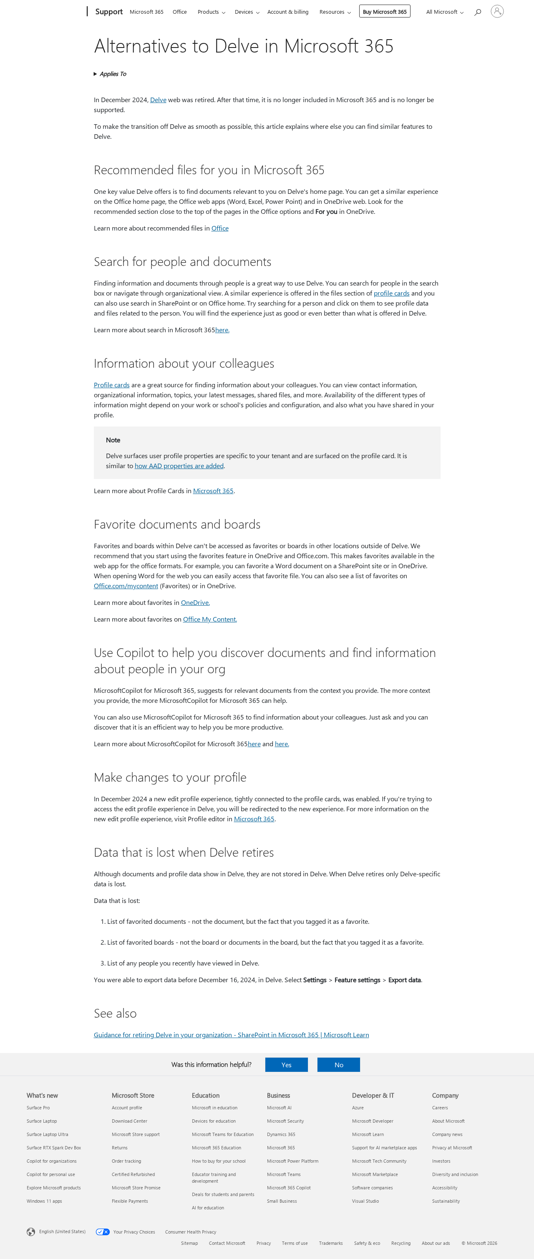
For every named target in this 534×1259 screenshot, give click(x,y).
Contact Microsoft (227, 1243)
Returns (120, 1147)
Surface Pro (38, 1107)
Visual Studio (365, 1201)
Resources (332, 11)
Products (208, 11)
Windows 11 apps (44, 1201)
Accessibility (444, 1187)
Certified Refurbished (133, 1174)
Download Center (129, 1121)
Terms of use (295, 1243)
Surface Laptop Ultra (47, 1134)
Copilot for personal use (51, 1174)
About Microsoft (448, 1121)
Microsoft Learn (368, 1134)
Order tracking (126, 1161)
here (221, 329)
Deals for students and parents (223, 1194)
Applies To (113, 74)
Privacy (264, 1243)
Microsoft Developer (372, 1121)
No (339, 1064)
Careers (440, 1107)
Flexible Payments (130, 1201)
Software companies (372, 1187)
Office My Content (209, 618)
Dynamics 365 (281, 1134)
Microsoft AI (279, 1107)
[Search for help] (477, 10)
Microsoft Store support (136, 1134)
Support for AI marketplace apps (384, 1147)
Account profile (127, 1107)
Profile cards (112, 384)
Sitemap (189, 1243)
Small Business (282, 1201)
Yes (287, 1064)
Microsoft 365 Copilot (289, 1187)
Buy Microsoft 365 (385, 11)
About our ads (436, 1243)
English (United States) (62, 1231)
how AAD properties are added (179, 465)
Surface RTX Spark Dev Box (54, 1147)
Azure (358, 1107)
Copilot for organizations (52, 1161)
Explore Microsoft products (54, 1187)
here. (282, 743)
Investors (441, 1161)
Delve (158, 99)
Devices (244, 11)
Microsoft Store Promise (136, 1187)
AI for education (208, 1207)
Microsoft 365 (147, 11)
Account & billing (288, 11)
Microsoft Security (285, 1121)
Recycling (401, 1243)
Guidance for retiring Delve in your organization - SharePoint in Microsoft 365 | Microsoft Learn (231, 1034)
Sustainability (446, 1201)
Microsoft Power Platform (292, 1161)
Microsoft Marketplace (375, 1174)
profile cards (392, 292)
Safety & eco (367, 1243)
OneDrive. (195, 602)
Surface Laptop (42, 1121)
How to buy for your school (219, 1161)
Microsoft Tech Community (379, 1161)
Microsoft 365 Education (216, 1147)
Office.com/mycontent (126, 585)
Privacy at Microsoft (452, 1147)
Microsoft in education (214, 1107)
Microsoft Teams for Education (223, 1134)
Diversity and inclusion (455, 1174)
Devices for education (214, 1121)
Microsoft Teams (284, 1174)
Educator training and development (214, 1177)
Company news (447, 1134)
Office (180, 11)
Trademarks (331, 1243)
